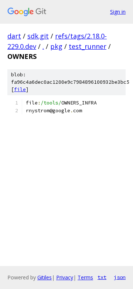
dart (14, 35)
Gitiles (44, 277)
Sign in (118, 11)
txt (102, 277)
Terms (85, 277)
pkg (56, 46)
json (120, 277)
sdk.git (38, 35)
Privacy (64, 277)
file (20, 89)
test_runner (87, 46)
